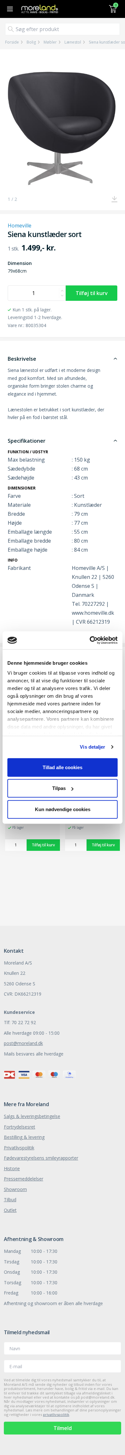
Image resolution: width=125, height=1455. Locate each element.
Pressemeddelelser (23, 1179)
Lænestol (72, 42)
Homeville (19, 225)
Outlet (10, 1210)
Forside (12, 42)
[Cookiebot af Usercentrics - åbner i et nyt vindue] (90, 640)
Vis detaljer (92, 747)
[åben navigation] (9, 9)
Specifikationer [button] (27, 440)
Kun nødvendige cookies (62, 809)
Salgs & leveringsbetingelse (32, 1116)
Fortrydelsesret (19, 1127)
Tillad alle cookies (62, 767)
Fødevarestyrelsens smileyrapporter (41, 1158)
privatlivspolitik (56, 1414)
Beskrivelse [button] (22, 358)
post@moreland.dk (23, 1043)
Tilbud (10, 1199)
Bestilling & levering (24, 1137)
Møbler (50, 42)
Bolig (31, 42)
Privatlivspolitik (19, 1148)
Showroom (15, 1189)
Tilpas (59, 788)
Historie (12, 1168)
